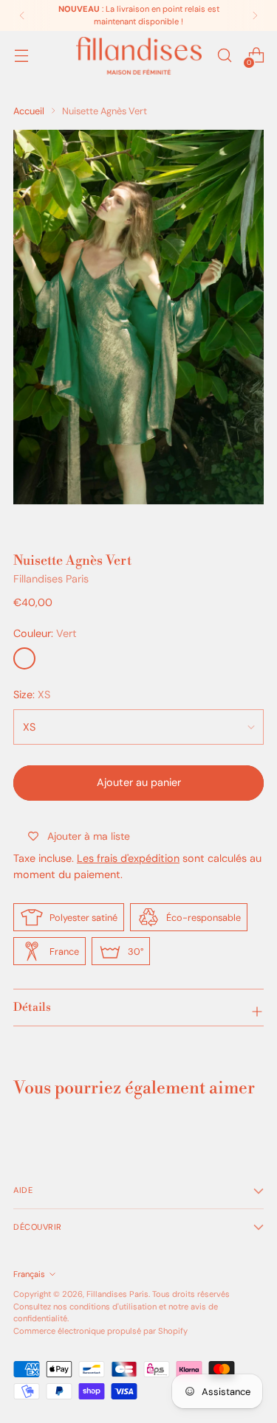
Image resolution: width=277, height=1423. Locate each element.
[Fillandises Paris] (139, 55)
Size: (31, 694)
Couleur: (45, 633)
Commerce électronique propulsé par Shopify (100, 1331)
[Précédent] (22, 15)
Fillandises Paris (51, 578)
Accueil (28, 111)
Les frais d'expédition (128, 858)
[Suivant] (255, 15)
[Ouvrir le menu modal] (21, 56)
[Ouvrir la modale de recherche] (224, 56)
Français (29, 1274)
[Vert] (24, 658)
